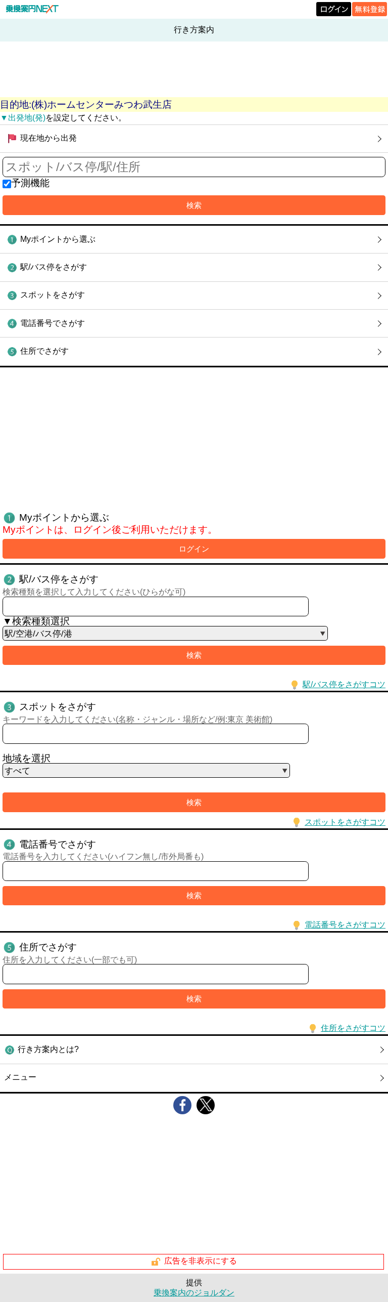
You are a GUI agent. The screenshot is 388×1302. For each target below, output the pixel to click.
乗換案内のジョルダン (194, 1292)
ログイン (194, 548)
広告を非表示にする (200, 1261)
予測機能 (30, 183)
